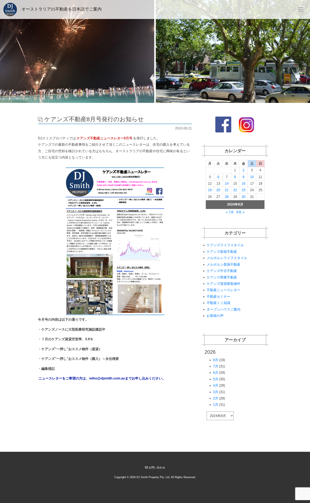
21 (227, 190)
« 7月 (230, 212)
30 (243, 197)
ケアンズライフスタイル (225, 245)
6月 (215, 372)
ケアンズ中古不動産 (222, 271)
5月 (215, 379)
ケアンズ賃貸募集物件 (223, 283)
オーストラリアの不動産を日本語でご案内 (61, 9)
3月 (215, 392)
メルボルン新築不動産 (223, 264)
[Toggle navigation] (301, 9)
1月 (215, 404)
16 (243, 183)
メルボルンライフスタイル (227, 258)
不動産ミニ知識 (218, 303)
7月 (215, 366)
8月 (215, 360)
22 (235, 190)
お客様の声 (215, 315)
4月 (215, 385)
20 (218, 190)
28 (227, 197)
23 (243, 190)
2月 (215, 398)
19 (210, 190)
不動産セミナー (218, 296)
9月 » (240, 212)
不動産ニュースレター (223, 290)
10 (252, 177)
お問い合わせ (157, 467)
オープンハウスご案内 (223, 309)
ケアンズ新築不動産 (222, 251)
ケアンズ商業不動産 (222, 277)
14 (227, 183)
